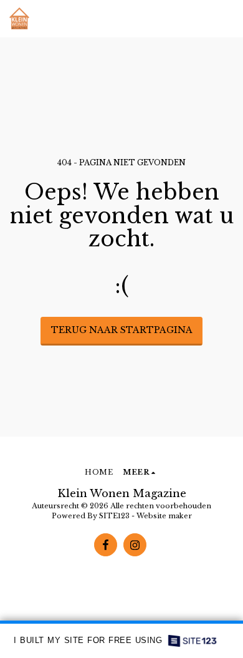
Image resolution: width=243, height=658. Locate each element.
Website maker (164, 515)
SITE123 (114, 515)
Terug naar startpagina (122, 330)
